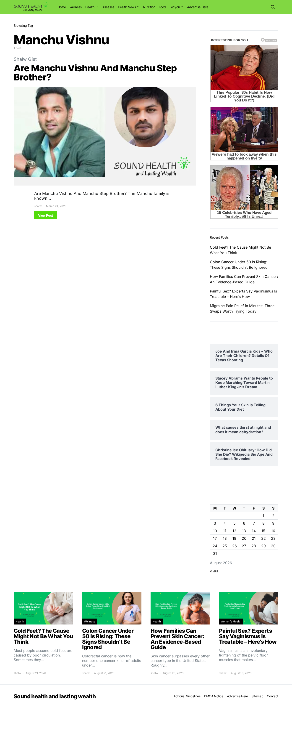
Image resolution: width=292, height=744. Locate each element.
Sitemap (257, 696)
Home (61, 7)
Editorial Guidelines (187, 696)
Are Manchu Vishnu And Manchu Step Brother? (95, 72)
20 (244, 538)
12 (234, 531)
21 (254, 538)
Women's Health (231, 621)
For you (174, 7)
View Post (45, 215)
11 (224, 531)
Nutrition (149, 7)
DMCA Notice (213, 696)
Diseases (108, 7)
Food (162, 7)
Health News (127, 7)
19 (234, 538)
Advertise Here (197, 7)
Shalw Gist (25, 59)
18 (225, 538)
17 (215, 538)
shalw (38, 206)
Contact (272, 696)
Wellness (76, 7)
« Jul (214, 571)
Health (89, 7)
